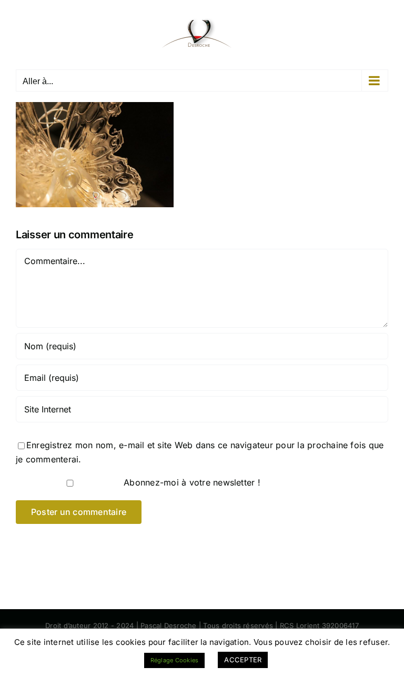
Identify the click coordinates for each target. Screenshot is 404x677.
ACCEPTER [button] (242, 659)
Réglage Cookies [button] (174, 660)
